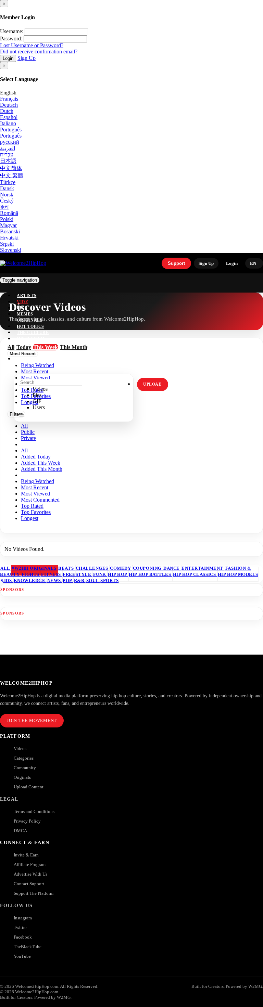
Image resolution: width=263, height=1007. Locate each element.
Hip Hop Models (238, 574)
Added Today (36, 457)
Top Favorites (36, 512)
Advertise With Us (30, 874)
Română (9, 213)
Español (8, 117)
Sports (109, 580)
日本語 (8, 161)
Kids (6, 580)
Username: (11, 31)
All (24, 426)
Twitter (20, 927)
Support (176, 263)
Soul (93, 580)
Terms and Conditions (34, 811)
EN (253, 263)
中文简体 (11, 168)
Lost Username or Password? (31, 45)
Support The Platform (33, 893)
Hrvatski (9, 238)
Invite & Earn (26, 854)
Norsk (6, 194)
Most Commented (40, 500)
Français (9, 99)
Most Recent (34, 487)
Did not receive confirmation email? (38, 51)
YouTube (22, 956)
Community (25, 767)
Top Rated (32, 506)
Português (11, 129)
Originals (22, 777)
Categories (24, 758)
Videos (20, 748)
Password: (11, 38)
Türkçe (7, 182)
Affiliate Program (30, 864)
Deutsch (9, 105)
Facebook (23, 937)
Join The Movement (32, 720)
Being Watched (37, 481)
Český (7, 201)
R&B (80, 580)
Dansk (7, 188)
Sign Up (26, 58)
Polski (6, 219)
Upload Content (28, 786)
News (54, 580)
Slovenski (10, 250)
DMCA (20, 830)
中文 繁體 (11, 175)
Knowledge (30, 580)
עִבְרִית (6, 154)
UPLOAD (152, 384)
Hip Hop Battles (150, 574)
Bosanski (10, 231)
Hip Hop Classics (195, 574)
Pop (68, 580)
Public (28, 432)
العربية (7, 148)
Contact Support (29, 883)
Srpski (7, 244)
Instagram (30, 338)
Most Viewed (35, 493)
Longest (29, 518)
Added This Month (41, 469)
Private (28, 438)
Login (8, 58)
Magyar (8, 225)
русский (9, 142)
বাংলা (4, 207)
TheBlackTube (27, 946)
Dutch (6, 111)
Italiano (8, 123)
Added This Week (40, 463)
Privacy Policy (27, 821)
